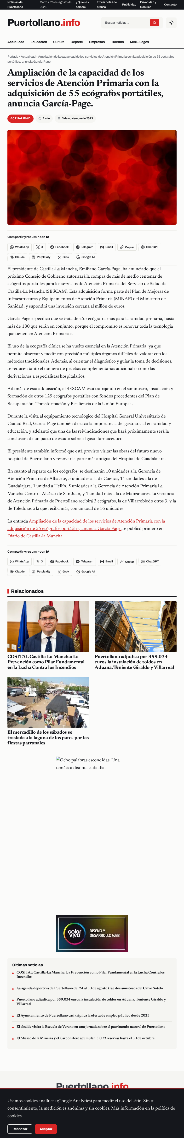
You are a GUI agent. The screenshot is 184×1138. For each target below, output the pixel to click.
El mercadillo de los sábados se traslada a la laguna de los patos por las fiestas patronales (48, 738)
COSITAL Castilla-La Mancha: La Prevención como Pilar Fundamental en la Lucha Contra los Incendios (46, 662)
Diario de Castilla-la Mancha (35, 536)
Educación (38, 42)
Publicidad (129, 4)
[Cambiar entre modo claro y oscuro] (171, 22)
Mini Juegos (139, 42)
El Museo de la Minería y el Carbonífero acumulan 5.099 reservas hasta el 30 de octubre (86, 1038)
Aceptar (46, 1129)
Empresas (97, 42)
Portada (12, 56)
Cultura (58, 42)
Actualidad (15, 42)
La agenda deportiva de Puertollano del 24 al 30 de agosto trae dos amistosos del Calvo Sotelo (90, 988)
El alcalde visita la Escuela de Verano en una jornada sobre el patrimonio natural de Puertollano (91, 1027)
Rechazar (19, 1129)
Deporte (77, 42)
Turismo (117, 42)
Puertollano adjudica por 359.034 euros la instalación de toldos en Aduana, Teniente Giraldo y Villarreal (134, 662)
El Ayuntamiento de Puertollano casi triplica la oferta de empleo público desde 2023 (83, 1015)
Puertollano (43, 22)
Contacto (170, 4)
